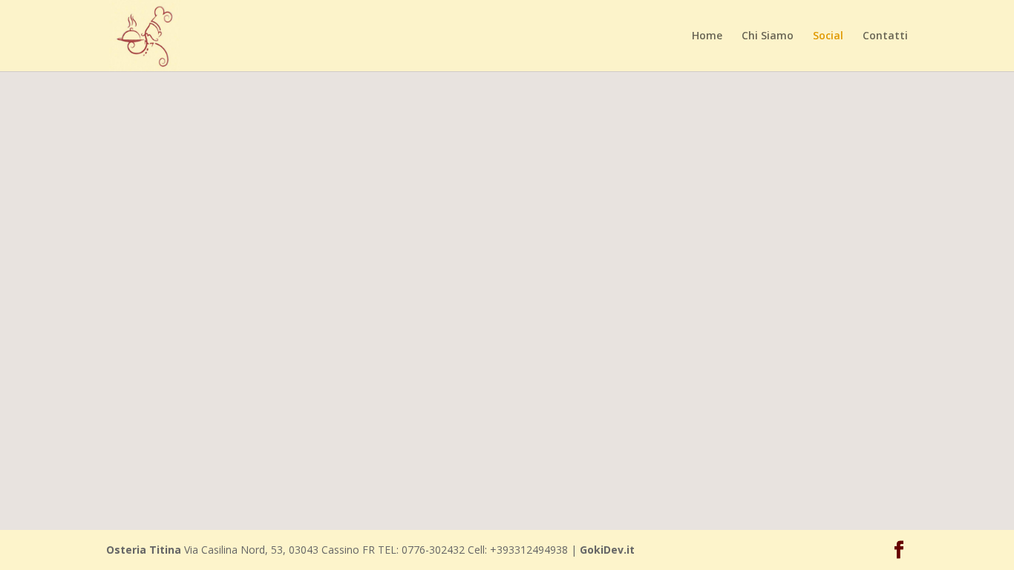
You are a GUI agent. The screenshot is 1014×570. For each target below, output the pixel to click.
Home (707, 36)
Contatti (885, 36)
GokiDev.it (607, 550)
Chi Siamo (768, 36)
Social (828, 36)
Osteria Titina (143, 550)
